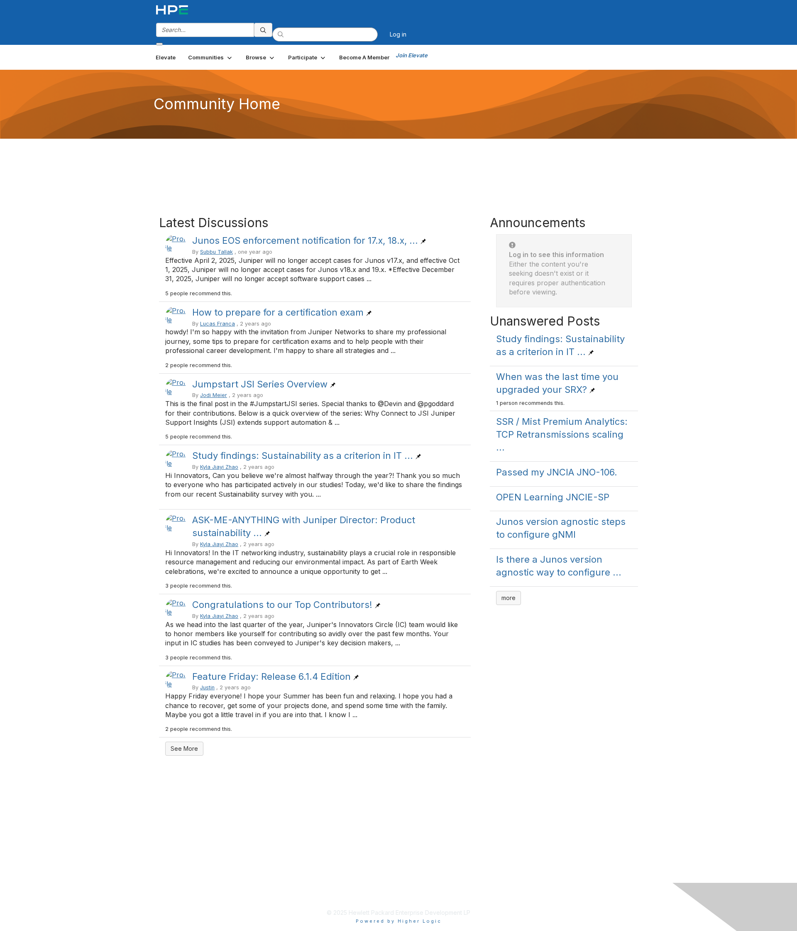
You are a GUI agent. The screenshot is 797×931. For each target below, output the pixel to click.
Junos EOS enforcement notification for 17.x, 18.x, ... (305, 240)
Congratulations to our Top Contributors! (282, 604)
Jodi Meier (213, 395)
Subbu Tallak (216, 252)
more (508, 597)
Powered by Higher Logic (399, 921)
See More (184, 748)
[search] (263, 30)
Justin (207, 687)
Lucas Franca (217, 324)
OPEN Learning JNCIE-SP (552, 497)
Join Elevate (412, 55)
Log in (398, 34)
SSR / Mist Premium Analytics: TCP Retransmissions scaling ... (562, 434)
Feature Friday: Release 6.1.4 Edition (271, 676)
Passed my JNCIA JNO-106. (556, 472)
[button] (211, 57)
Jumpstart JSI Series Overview (260, 384)
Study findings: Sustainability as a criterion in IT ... (302, 455)
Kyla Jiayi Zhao (219, 467)
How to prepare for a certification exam (278, 312)
